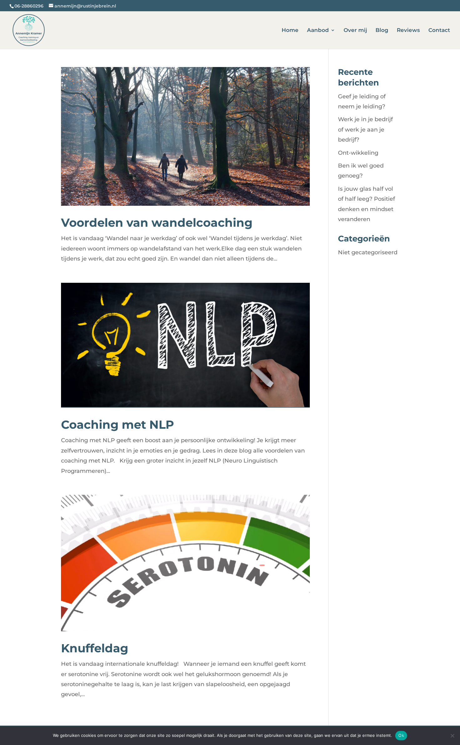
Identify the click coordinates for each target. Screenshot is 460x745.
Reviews (408, 30)
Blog (382, 30)
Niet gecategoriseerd (367, 252)
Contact (439, 30)
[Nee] (452, 735)
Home (290, 30)
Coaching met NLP (117, 424)
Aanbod (318, 30)
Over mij (355, 30)
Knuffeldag (94, 648)
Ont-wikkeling (358, 152)
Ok (401, 735)
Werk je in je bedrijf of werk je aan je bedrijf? (365, 129)
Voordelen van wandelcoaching (157, 222)
